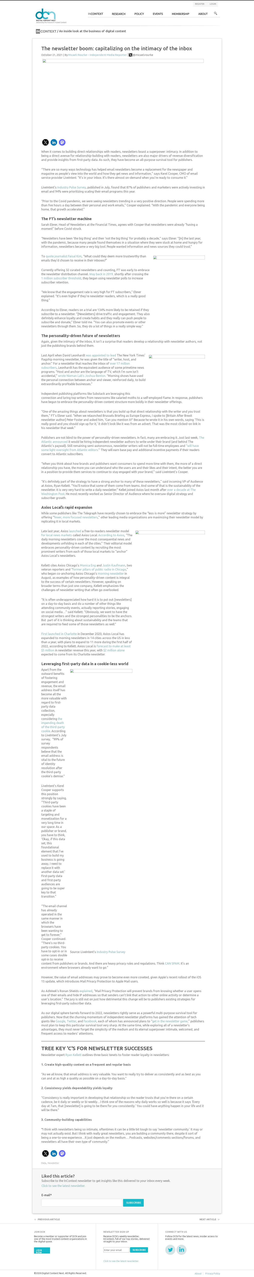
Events (158, 15)
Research (119, 15)
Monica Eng (88, 565)
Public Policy (139, 15)
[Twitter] (170, 1250)
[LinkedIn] (181, 1250)
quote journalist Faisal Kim (64, 256)
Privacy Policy (212, 1273)
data (43, 1163)
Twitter (71, 1021)
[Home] (51, 15)
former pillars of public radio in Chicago (99, 569)
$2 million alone (114, 650)
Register (199, 4)
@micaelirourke (143, 54)
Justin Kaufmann (113, 565)
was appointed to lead (101, 355)
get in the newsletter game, (170, 1021)
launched (75, 531)
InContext (95, 15)
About (203, 15)
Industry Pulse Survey (71, 187)
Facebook (90, 1021)
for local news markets (56, 535)
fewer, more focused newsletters (76, 517)
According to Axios (111, 535)
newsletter (53, 1163)
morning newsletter (111, 573)
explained (86, 991)
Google (60, 1021)
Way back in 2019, (101, 274)
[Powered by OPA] (72, 9)
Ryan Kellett (73, 1055)
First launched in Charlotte (59, 634)
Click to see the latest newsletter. (63, 1185)
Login (213, 4)
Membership (180, 15)
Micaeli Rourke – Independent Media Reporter (97, 54)
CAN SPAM (172, 963)
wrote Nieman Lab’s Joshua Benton (81, 375)
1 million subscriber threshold (61, 278)
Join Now (39, 1251)
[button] (45, 142)
